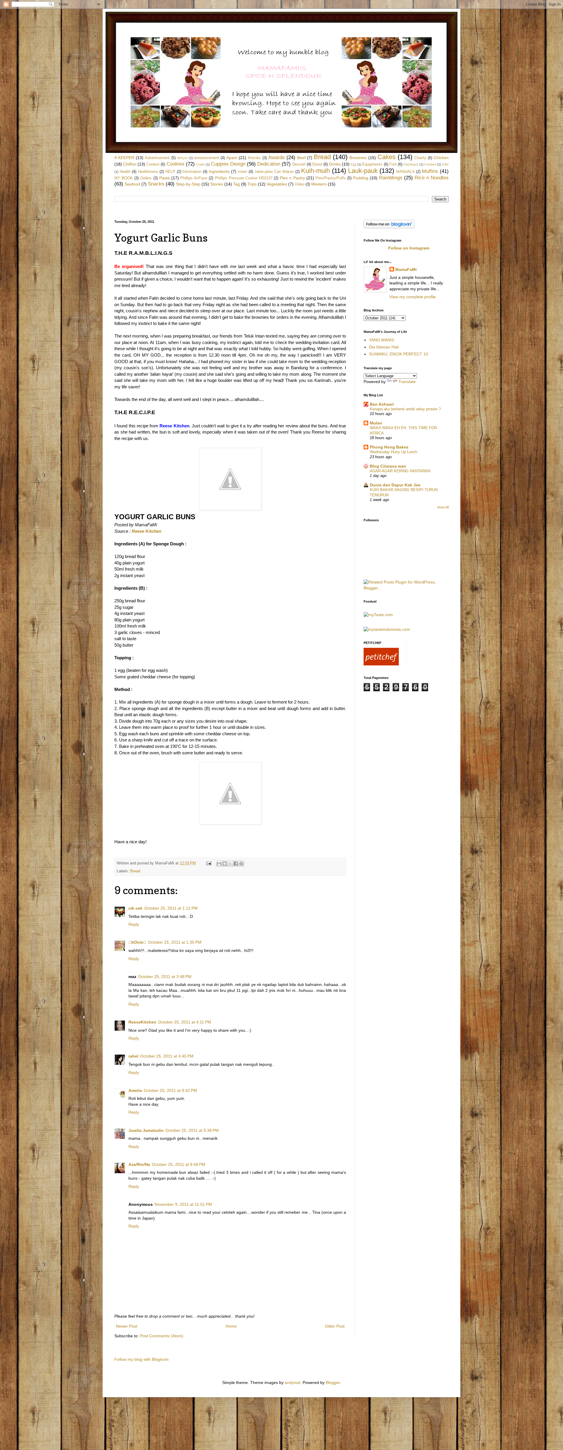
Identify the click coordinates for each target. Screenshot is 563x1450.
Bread (322, 157)
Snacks (156, 184)
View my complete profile (412, 296)
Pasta (164, 178)
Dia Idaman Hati (384, 347)
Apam (231, 157)
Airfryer (182, 158)
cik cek (135, 908)
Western (319, 184)
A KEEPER (124, 157)
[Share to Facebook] (236, 863)
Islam (242, 172)
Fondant (430, 164)
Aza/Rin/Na (139, 1164)
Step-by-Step (188, 184)
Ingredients (219, 171)
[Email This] (219, 863)
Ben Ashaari (382, 404)
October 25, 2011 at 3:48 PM (164, 976)
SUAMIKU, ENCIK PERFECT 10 (398, 354)
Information (191, 172)
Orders (146, 178)
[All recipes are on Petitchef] (381, 664)
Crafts (200, 164)
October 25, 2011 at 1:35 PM (174, 942)
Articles (254, 158)
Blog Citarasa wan (388, 466)
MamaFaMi (406, 269)
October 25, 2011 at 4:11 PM (184, 1022)
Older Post (335, 1326)
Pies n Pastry (292, 178)
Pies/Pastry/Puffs (331, 178)
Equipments (372, 164)
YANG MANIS (381, 340)
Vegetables (277, 184)
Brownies (358, 157)
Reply (133, 924)
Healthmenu (148, 172)
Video (299, 184)
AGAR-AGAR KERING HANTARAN (400, 471)
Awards (276, 157)
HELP (170, 172)
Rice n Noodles (432, 178)
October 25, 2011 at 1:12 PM (171, 908)
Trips (252, 184)
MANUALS (405, 172)
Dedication (268, 164)
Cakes (386, 157)
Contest (153, 164)
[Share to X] (230, 863)
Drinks (335, 164)
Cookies (175, 164)
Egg (353, 164)
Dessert (299, 164)
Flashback (410, 164)
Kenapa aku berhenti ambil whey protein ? (405, 409)
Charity (420, 158)
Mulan (376, 423)
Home (231, 1326)
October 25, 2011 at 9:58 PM (178, 1164)
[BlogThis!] (225, 863)
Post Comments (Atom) (161, 1335)
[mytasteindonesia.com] (387, 629)
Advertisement (157, 158)
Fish (393, 164)
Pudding (360, 178)
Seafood (132, 184)
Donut (317, 164)
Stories (216, 184)
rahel (133, 1056)
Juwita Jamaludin (146, 1130)
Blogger (333, 1382)
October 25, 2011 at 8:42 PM (170, 1090)
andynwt (292, 1382)
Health (125, 172)
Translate (407, 381)
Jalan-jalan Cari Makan (274, 172)
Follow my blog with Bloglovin (141, 1359)
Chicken (441, 157)
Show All (443, 507)
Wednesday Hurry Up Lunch (393, 452)
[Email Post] (208, 863)
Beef (301, 157)
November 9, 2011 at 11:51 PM (183, 1204)
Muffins (430, 171)
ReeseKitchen (142, 1022)
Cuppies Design (228, 164)
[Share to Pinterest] (241, 863)
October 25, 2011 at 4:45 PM (167, 1056)
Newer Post (126, 1326)
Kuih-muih (315, 170)
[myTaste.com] (378, 614)
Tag (236, 184)
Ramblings (390, 178)
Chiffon (129, 164)
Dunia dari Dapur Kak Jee (395, 485)
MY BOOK (123, 178)
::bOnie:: (137, 942)
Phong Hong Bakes (389, 447)
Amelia (135, 1090)
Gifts (445, 164)
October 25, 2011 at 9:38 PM (192, 1130)
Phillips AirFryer (193, 178)
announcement (206, 158)
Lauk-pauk (363, 170)
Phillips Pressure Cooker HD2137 (243, 178)
